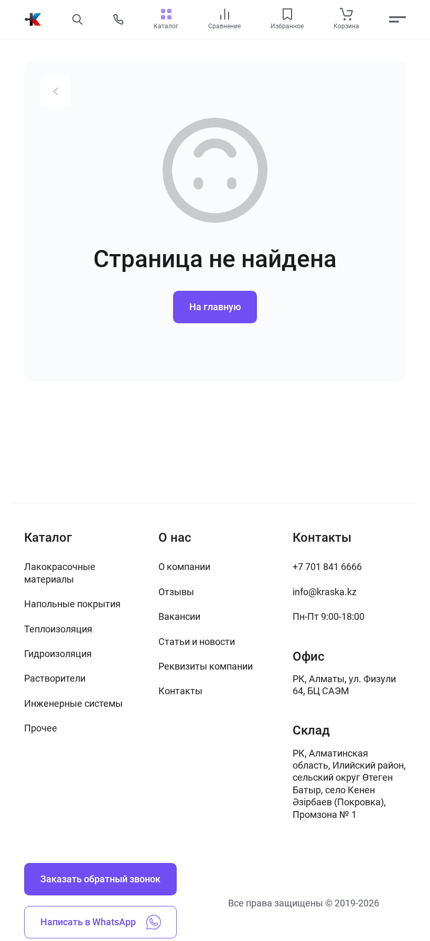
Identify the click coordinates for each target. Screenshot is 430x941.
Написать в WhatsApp (88, 921)
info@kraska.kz (325, 591)
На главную (215, 306)
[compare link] (224, 14)
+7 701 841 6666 (327, 566)
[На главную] (33, 19)
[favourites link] (287, 14)
